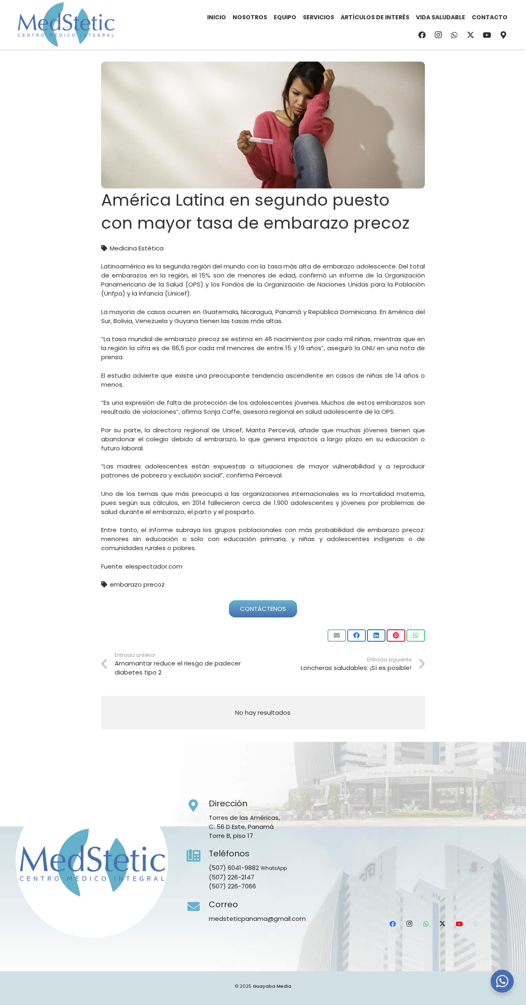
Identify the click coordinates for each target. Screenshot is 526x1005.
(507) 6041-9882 (234, 867)
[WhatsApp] (454, 35)
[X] (470, 35)
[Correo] (198, 906)
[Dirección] (198, 805)
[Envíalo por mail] (337, 635)
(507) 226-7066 (232, 886)
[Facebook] (422, 35)
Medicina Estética (137, 248)
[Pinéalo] (396, 635)
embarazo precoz (137, 584)
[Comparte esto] (356, 635)
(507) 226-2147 (231, 877)
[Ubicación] (503, 35)
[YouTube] (487, 35)
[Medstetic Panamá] (66, 24)
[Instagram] (438, 35)
